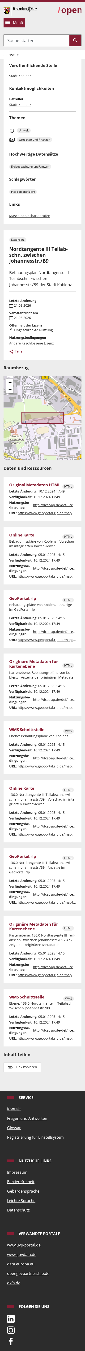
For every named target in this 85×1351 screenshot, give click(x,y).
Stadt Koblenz (20, 104)
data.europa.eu (20, 1264)
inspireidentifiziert (23, 192)
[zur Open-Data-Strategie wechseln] (69, 10)
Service (26, 1097)
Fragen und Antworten (27, 1118)
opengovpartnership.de (28, 1273)
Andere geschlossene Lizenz (31, 343)
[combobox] (36, 40)
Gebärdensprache (23, 1191)
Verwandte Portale (39, 1233)
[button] (9, 382)
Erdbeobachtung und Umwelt (30, 167)
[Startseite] (20, 10)
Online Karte (21, 535)
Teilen (19, 351)
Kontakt (14, 1108)
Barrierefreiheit (20, 1181)
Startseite (11, 54)
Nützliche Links (34, 1161)
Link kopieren (26, 1067)
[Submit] (75, 40)
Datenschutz (18, 1210)
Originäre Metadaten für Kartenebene (33, 664)
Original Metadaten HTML (34, 485)
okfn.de (13, 1283)
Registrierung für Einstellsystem (35, 1137)
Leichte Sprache (21, 1200)
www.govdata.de (21, 1254)
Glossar (14, 1127)
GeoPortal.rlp (22, 598)
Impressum (17, 1172)
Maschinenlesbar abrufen (29, 216)
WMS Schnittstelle (26, 729)
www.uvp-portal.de (24, 1245)
